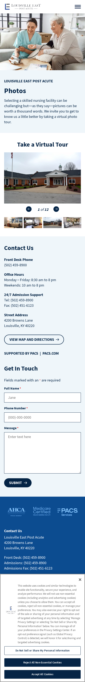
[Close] (80, 579)
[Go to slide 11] (13, 222)
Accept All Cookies (42, 674)
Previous (29, 209)
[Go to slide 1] (52, 222)
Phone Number (16, 408)
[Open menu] (78, 6)
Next (56, 209)
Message (11, 428)
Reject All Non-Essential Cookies (42, 662)
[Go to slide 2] (72, 222)
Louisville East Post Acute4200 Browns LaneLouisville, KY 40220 (24, 542)
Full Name (12, 388)
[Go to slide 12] (33, 222)
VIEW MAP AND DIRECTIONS (31, 339)
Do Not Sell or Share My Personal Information (42, 650)
